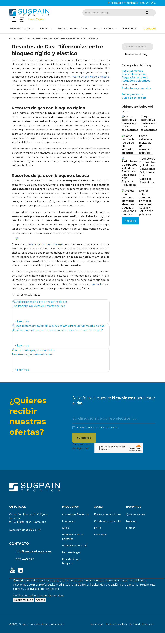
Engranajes (68, 521)
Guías (65, 527)
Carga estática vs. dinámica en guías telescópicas (147, 123)
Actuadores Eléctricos (75, 514)
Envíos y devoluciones (107, 514)
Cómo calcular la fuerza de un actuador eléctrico (145, 144)
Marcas (130, 527)
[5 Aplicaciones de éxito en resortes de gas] (39, 301)
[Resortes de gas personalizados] (33, 350)
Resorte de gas (71, 552)
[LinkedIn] (20, 571)
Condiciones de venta (107, 521)
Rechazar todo (23, 599)
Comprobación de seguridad (81, 446)
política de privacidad (108, 427)
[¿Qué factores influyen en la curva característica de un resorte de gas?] (58, 325)
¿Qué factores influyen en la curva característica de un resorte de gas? (57, 330)
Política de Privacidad (141, 624)
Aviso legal (97, 624)
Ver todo (130, 220)
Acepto (40, 599)
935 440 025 (148, 2)
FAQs (97, 527)
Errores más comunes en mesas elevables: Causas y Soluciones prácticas (146, 202)
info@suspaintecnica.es (123, 2)
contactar (97, 284)
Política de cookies (25, 595)
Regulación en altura (74, 545)
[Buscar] (149, 13)
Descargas (100, 534)
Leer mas (22, 321)
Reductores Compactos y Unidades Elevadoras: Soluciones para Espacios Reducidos (147, 170)
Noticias (131, 521)
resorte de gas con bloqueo (45, 244)
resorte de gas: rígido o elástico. (90, 76)
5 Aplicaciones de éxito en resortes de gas (38, 305)
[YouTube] (12, 570)
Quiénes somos (135, 514)
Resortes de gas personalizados (32, 354)
